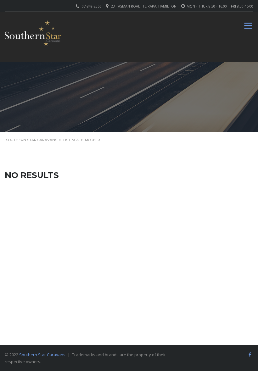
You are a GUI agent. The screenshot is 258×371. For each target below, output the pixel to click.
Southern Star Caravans (42, 354)
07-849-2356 (91, 6)
